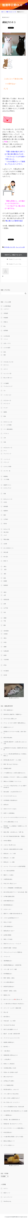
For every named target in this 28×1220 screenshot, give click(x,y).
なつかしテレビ (7, 488)
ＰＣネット (6, 433)
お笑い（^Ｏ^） (7, 343)
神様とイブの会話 (8, 939)
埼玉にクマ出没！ (8, 922)
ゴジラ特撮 (6, 479)
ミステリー (6, 309)
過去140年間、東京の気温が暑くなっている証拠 (15, 1111)
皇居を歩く (6, 804)
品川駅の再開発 (7, 935)
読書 (5, 493)
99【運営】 (6, 670)
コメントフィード (8, 1197)
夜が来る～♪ (7, 1046)
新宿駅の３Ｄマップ (8, 727)
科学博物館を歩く (8, 973)
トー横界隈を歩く (8, 1115)
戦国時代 (6, 510)
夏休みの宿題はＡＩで (9, 1141)
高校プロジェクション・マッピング (12, 943)
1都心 (5, 566)
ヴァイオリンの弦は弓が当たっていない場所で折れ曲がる (15, 786)
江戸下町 (6, 608)
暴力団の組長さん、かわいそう (11, 1089)
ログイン (6, 1188)
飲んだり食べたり (8, 377)
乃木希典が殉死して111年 (10, 1068)
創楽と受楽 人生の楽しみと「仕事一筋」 (14, 832)
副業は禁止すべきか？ (9, 930)
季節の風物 (6, 539)
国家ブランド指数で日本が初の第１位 (13, 913)
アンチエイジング (8, 386)
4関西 (5, 646)
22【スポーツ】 (7, 400)
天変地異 (6, 313)
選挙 (5, 355)
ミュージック (7, 459)
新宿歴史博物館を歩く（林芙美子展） (13, 965)
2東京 (5, 592)
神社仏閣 (6, 552)
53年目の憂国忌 (7, 840)
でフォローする (15, 259)
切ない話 (6, 1012)
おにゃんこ (6, 364)
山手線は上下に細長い (9, 1081)
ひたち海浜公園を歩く (9, 982)
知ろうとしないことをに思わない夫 (13, 999)
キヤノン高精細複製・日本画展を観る (13, 887)
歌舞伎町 (6, 585)
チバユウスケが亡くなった (10, 796)
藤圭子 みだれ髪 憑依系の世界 (12, 1033)
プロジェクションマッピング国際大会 (13, 952)
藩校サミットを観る (8, 875)
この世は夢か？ (7, 1059)
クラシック (6, 462)
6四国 (5, 655)
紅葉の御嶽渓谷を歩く (9, 900)
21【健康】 (6, 383)
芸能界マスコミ (7, 485)
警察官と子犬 (7, 995)
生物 (5, 442)
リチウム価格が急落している (11, 821)
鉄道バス (6, 561)
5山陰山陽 (6, 651)
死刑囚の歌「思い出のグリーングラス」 (13, 1123)
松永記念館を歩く (8, 1132)
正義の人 (6, 322)
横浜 (5, 625)
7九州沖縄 (6, 659)
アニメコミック (7, 453)
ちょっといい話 (20, 247)
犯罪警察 (6, 330)
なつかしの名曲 (7, 466)
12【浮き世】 (7, 336)
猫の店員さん (7, 1016)
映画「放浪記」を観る (9, 978)
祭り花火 (6, 556)
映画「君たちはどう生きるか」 (11, 764)
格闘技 (5, 412)
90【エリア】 (7, 529)
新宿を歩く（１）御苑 (9, 862)
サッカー (6, 407)
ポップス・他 (7, 470)
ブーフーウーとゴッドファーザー (12, 1038)
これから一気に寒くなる (10, 845)
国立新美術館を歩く (8, 905)
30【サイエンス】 (8, 422)
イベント (6, 339)
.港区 (5, 573)
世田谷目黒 (6, 599)
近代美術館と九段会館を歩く (11, 800)
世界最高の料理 (7, 768)
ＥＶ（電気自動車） (8, 429)
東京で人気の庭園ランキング (11, 1029)
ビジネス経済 (7, 347)
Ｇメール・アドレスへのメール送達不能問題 (14, 866)
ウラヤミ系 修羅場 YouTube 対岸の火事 (14, 1106)
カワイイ (6, 369)
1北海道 (5, 633)
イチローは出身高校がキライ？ (11, 918)
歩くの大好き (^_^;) (8, 548)
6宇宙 (5, 665)
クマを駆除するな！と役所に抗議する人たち (14, 772)
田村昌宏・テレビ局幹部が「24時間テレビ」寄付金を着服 (15, 826)
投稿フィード (7, 1192)
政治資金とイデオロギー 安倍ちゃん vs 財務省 (15, 777)
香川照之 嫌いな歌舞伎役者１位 (12, 1119)
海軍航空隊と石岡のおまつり (11, 1055)
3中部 (5, 642)
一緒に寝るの (7, 1051)
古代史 (5, 502)
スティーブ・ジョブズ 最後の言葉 (12, 1008)
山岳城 (5, 543)
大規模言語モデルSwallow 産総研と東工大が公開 (15, 748)
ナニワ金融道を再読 (8, 1085)
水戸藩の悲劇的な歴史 (9, 896)
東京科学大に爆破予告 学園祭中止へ (13, 714)
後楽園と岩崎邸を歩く (9, 1042)
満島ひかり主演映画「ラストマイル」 (13, 781)
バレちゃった (7, 956)
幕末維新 (6, 506)
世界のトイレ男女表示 (9, 1063)
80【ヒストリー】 (8, 499)
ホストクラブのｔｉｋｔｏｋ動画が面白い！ (14, 1128)
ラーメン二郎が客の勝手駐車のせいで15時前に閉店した (15, 754)
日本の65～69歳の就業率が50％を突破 (13, 849)
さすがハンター (7, 909)
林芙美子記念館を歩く (9, 986)
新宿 (5, 578)
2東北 (5, 638)
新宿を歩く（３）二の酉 (10, 853)
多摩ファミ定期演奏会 (9, 813)
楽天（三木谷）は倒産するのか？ (12, 1098)
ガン (5, 390)
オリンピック (7, 403)
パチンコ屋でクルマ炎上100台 (11, 1093)
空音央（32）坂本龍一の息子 (11, 1072)
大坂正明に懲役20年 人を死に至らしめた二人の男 (15, 742)
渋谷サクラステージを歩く (10, 808)
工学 (5, 437)
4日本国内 (6, 630)
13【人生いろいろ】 (9, 247)
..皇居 (5, 569)
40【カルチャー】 (8, 447)
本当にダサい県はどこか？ (10, 883)
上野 (5, 595)
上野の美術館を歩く (8, 926)
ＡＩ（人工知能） (8, 424)
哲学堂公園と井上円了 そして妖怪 (12, 760)
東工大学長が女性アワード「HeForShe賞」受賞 (15, 892)
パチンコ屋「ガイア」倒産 (10, 969)
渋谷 (5, 612)
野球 (5, 416)
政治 (5, 352)
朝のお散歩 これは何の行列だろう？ (13, 791)
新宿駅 (5, 581)
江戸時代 (6, 519)
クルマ (5, 535)
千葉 (5, 621)
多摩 (5, 603)
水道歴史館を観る (8, 879)
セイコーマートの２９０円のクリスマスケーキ (15, 817)
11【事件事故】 (7, 306)
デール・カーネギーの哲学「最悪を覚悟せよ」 (15, 723)
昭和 (5, 515)
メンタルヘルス (7, 395)
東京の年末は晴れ (8, 737)
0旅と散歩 (6, 532)
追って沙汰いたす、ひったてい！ (12, 1102)
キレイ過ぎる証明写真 (9, 870)
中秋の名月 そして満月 (10, 1020)
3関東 (5, 618)
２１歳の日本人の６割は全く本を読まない (14, 1003)
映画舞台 (6, 476)
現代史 (5, 523)
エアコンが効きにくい (9, 1145)
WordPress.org (7, 1201)
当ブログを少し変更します (10, 718)
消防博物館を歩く (8, 960)
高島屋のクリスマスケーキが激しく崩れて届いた (15, 732)
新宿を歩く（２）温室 (9, 857)
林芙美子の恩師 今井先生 (10, 948)
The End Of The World (9, 1025)
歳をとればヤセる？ (8, 1076)
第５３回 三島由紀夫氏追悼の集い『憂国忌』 (15, 836)
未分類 (5, 675)
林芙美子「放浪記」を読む (10, 990)
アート (5, 450)
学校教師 (6, 317)
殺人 (5, 326)
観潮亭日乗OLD (12, 5)
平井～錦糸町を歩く (8, 710)
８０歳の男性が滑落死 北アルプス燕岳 (13, 1136)
